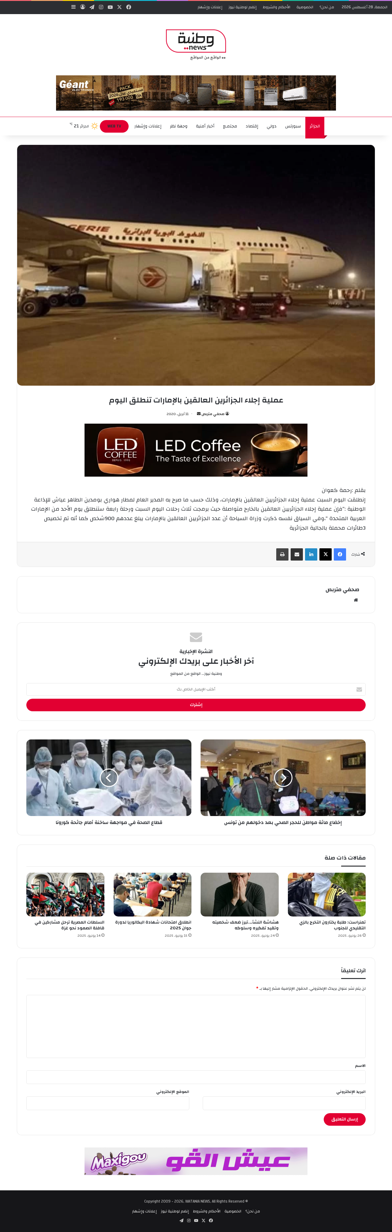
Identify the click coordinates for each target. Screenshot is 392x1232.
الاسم (360, 1065)
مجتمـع (230, 126)
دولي (272, 126)
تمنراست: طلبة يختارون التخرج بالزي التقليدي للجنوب (332, 925)
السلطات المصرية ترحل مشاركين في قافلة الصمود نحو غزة (69, 925)
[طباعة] (282, 554)
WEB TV (114, 126)
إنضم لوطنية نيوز (242, 7)
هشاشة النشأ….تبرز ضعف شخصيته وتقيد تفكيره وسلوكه (245, 925)
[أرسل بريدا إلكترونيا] (199, 413)
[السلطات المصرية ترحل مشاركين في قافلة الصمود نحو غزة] (65, 895)
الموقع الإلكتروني (172, 1091)
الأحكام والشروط (276, 7)
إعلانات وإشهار (210, 7)
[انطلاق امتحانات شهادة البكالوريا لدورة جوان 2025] (153, 895)
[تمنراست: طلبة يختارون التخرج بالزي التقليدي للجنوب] (327, 895)
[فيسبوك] (340, 554)
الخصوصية (304, 7)
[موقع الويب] (356, 600)
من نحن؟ (326, 7)
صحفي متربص (213, 413)
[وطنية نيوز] (196, 44)
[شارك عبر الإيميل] (297, 554)
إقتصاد (252, 126)
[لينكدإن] (311, 554)
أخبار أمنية (205, 126)
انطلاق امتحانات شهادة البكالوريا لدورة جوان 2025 (153, 925)
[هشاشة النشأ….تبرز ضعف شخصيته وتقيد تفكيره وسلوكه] (240, 895)
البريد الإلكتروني (351, 1091)
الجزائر (315, 126)
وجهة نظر (178, 126)
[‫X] (325, 554)
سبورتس (293, 126)
